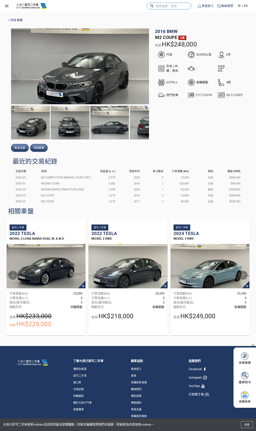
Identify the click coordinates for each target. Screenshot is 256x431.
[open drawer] (6, 5)
